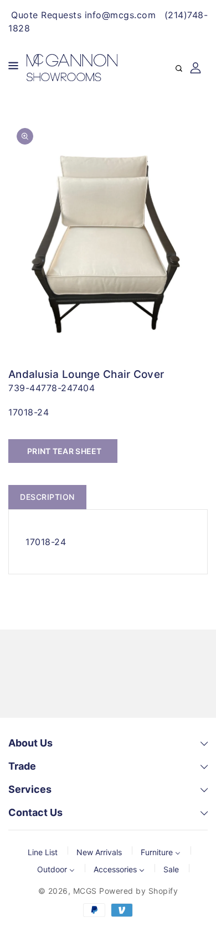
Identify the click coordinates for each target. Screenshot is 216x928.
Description (47, 497)
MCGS (85, 890)
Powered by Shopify (138, 890)
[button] (13, 67)
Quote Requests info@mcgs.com (83, 14)
